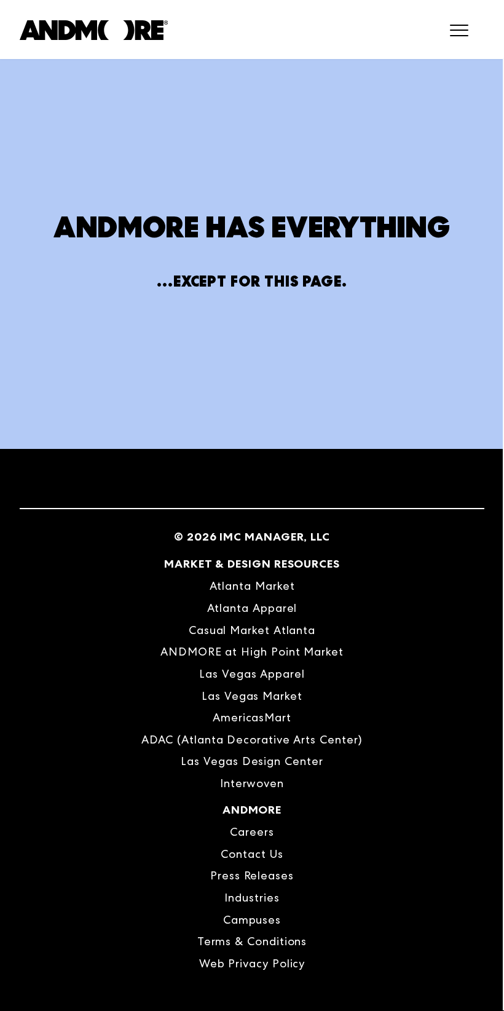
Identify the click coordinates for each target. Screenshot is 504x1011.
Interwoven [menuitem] (252, 783)
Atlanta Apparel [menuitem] (252, 607)
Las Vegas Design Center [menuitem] (252, 761)
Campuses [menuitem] (252, 919)
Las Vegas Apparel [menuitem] (252, 673)
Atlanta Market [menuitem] (252, 585)
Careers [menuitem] (252, 831)
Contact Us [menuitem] (252, 853)
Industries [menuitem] (251, 897)
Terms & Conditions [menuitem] (252, 941)
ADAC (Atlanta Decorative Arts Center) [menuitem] (251, 739)
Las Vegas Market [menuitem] (252, 695)
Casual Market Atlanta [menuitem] (252, 630)
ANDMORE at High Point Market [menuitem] (252, 651)
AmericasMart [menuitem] (252, 717)
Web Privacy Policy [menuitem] (252, 963)
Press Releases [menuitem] (252, 875)
